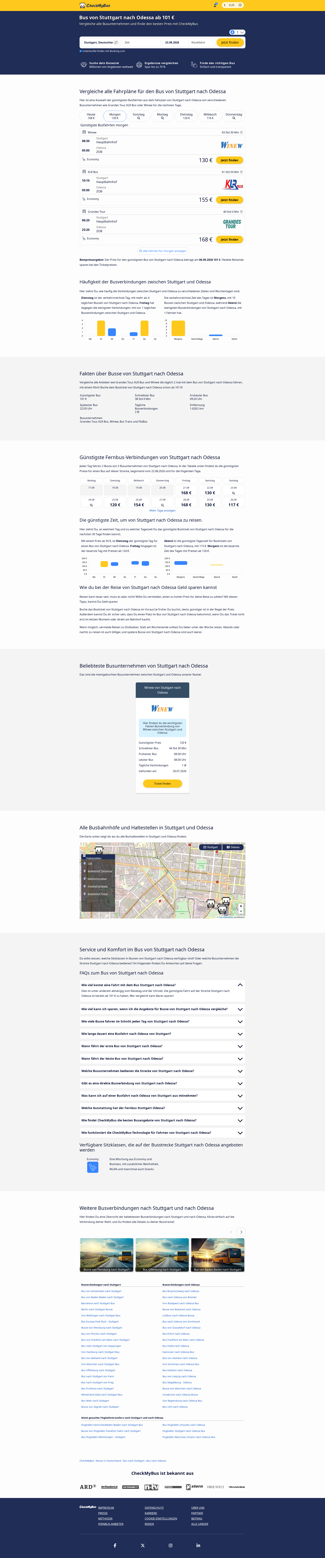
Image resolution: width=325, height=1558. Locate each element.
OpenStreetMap (226, 917)
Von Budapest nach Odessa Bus (180, 1303)
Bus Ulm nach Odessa (175, 1406)
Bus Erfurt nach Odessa (175, 1333)
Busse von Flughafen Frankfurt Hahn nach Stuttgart (110, 1431)
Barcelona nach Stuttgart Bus (98, 1303)
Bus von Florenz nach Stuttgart (99, 1333)
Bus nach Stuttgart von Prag (97, 1382)
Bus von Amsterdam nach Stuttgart (101, 1291)
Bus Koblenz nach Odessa (177, 1370)
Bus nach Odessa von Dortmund (181, 1321)
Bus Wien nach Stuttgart (95, 1400)
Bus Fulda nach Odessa (175, 1345)
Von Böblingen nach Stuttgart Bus (100, 1315)
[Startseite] (95, 6)
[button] (99, 851)
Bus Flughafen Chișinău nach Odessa (183, 1424)
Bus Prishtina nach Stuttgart (97, 1388)
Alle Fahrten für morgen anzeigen (164, 251)
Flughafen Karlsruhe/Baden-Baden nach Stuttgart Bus (112, 1424)
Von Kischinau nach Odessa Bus (180, 1364)
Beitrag (196, 1518)
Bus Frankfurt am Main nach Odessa (183, 1339)
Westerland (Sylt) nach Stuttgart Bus (101, 1394)
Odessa (235, 847)
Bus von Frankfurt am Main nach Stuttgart (105, 1339)
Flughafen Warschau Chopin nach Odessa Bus (188, 1437)
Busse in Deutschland (108, 1460)
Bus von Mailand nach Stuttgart (99, 1358)
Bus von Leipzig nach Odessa (179, 1376)
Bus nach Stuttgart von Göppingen (101, 1345)
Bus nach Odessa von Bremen (179, 1297)
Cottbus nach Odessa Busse (178, 1315)
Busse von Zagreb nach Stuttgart (100, 1406)
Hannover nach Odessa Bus (178, 1352)
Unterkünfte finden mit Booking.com (103, 51)
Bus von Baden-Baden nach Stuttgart (102, 1297)
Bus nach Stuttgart (133, 1460)
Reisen (149, 1524)
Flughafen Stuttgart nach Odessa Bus (183, 1431)
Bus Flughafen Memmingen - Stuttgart (103, 1437)
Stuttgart (212, 847)
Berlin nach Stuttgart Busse (97, 1309)
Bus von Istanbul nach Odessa (179, 1358)
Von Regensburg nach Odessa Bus (182, 1400)
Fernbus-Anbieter (110, 1524)
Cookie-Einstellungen (161, 1518)
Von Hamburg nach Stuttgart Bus (100, 1352)
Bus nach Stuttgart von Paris (97, 1376)
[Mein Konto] (215, 5)
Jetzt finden (229, 160)
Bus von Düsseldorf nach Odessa (181, 1327)
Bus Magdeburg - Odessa (177, 1382)
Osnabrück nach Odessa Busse (180, 1394)
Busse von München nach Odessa (181, 1388)
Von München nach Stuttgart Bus (100, 1364)
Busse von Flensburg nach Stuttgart (101, 1327)
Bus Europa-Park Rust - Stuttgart (100, 1321)
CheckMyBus (87, 1460)
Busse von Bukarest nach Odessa (181, 1309)
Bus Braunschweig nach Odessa (180, 1291)
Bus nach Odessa (156, 1460)
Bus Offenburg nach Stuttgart (98, 1370)
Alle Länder (199, 1524)
